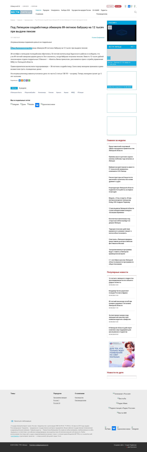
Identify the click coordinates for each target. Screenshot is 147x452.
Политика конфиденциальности (38, 445)
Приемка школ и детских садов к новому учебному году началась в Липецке (121, 159)
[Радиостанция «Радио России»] (121, 408)
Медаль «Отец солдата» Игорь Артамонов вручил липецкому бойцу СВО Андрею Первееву (120, 200)
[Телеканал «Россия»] (122, 393)
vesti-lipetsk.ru (15, 436)
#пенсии (51, 92)
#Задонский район (30, 92)
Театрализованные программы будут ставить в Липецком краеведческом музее (120, 252)
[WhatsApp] (29, 80)
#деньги (58, 92)
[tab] (14, 88)
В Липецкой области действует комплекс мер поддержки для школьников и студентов (120, 330)
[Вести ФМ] (121, 413)
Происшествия (28, 20)
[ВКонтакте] (20, 80)
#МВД (73, 92)
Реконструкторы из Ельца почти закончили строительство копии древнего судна (121, 179)
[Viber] (27, 80)
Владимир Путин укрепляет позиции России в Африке (119, 292)
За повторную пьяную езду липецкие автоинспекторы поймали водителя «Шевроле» (120, 317)
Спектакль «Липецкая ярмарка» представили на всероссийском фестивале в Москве (120, 241)
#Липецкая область (16, 92)
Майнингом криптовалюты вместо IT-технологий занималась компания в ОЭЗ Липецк (121, 169)
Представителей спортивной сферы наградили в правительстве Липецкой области (121, 148)
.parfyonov (131, 447)
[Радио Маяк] (121, 403)
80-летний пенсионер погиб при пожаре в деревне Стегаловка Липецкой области (120, 303)
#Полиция (80, 92)
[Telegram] (24, 80)
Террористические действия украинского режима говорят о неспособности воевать (120, 231)
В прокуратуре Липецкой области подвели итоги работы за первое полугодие (121, 190)
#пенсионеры (42, 92)
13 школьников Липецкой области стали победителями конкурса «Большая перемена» (121, 210)
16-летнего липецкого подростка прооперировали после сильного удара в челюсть (121, 280)
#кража (66, 92)
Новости (19, 20)
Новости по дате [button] (115, 372)
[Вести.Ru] (121, 398)
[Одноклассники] (22, 80)
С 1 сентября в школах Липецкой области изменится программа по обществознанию (121, 262)
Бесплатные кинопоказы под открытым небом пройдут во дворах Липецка (119, 221)
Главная (13, 20)
